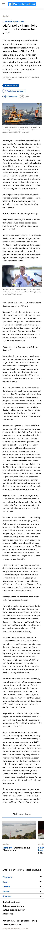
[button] (3, 4)
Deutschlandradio (11, 902)
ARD (13, 920)
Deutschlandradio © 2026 (15, 928)
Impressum (8, 913)
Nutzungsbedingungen (13, 910)
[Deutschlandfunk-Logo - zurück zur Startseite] (22, 4)
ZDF (19, 920)
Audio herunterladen (15, 91)
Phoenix (26, 920)
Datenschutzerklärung (13, 906)
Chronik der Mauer (11, 924)
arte (34, 920)
